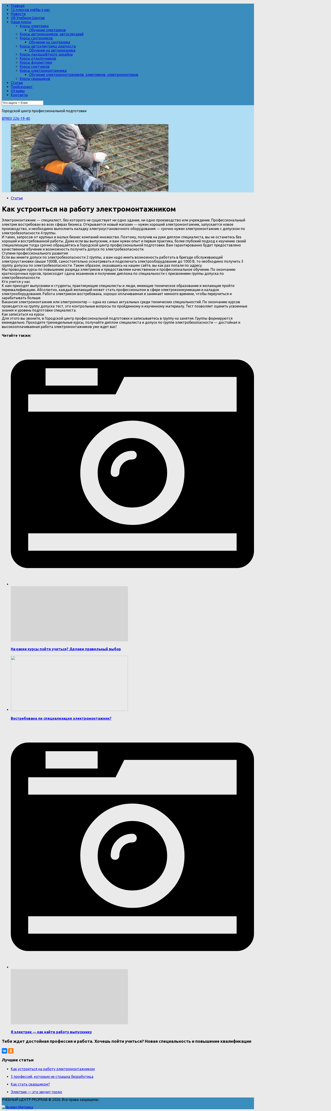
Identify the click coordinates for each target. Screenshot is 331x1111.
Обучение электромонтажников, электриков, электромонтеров (83, 75)
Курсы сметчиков (35, 66)
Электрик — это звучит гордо (36, 1092)
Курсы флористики (36, 62)
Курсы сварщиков (35, 79)
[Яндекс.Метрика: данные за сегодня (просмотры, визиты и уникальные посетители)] (17, 1107)
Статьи (17, 83)
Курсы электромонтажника (43, 70)
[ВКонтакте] (4, 1051)
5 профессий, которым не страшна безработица (52, 1077)
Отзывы (18, 91)
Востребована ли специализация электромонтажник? (61, 718)
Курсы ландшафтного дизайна (46, 54)
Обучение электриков (47, 30)
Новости (18, 14)
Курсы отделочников (38, 58)
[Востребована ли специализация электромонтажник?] (69, 710)
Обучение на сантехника (49, 42)
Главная (18, 6)
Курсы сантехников (36, 38)
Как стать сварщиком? (30, 1084)
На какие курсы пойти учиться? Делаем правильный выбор (66, 649)
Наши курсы (21, 22)
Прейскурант (22, 87)
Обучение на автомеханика (52, 50)
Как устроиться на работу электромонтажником (53, 1069)
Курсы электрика (34, 26)
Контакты (19, 95)
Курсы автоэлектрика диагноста (48, 46)
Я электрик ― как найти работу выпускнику (51, 1032)
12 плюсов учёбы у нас (30, 10)
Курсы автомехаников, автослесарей (52, 34)
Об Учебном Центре (28, 18)
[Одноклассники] (11, 1051)
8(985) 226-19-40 (16, 118)
